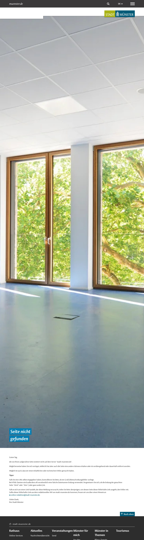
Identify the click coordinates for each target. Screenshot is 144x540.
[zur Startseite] (119, 13)
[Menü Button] (132, 3)
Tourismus (122, 530)
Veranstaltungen (61, 530)
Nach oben (129, 514)
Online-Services (16, 535)
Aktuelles (36, 530)
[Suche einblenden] (108, 4)
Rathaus (14, 530)
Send (54, 535)
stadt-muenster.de (22, 524)
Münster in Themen (101, 533)
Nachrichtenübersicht (40, 535)
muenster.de (16, 3)
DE (119, 4)
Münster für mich (80, 533)
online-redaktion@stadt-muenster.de (25, 495)
